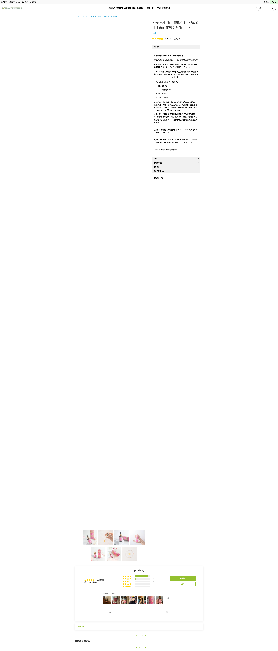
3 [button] (139, 636)
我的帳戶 (4, 2)
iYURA (154, 33)
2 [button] (136, 636)
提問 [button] (182, 584)
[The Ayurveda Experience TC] (12, 8)
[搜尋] (272, 8)
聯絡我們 (25, 2)
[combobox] (266, 8)
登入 (267, 2)
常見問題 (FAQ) (14, 2)
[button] (141, 8)
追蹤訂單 (33, 2)
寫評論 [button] (182, 578)
